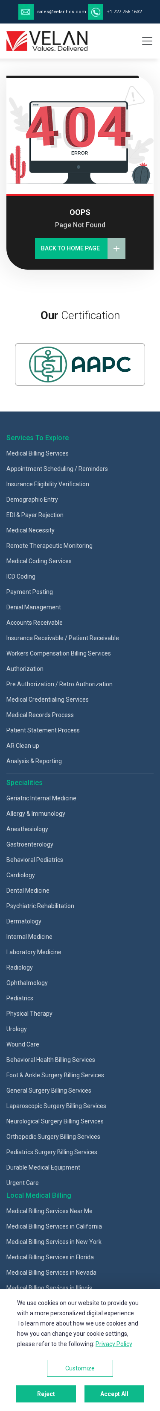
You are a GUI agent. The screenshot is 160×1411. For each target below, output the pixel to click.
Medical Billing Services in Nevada (51, 1272)
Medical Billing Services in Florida (50, 1257)
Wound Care (22, 1044)
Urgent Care (22, 1182)
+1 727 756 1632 (123, 12)
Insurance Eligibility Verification (47, 484)
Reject (46, 1393)
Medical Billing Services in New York (54, 1241)
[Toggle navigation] (147, 41)
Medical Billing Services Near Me (49, 1211)
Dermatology (23, 921)
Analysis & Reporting (34, 761)
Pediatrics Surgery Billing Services (51, 1152)
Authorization (25, 668)
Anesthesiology (27, 829)
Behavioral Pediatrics (34, 859)
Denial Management (33, 607)
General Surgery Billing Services (48, 1090)
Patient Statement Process (43, 730)
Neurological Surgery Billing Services (55, 1121)
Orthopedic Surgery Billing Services (53, 1136)
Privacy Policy (114, 1343)
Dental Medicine (27, 890)
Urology (16, 1029)
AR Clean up (22, 745)
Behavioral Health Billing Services (50, 1059)
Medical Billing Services (37, 453)
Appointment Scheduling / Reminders (57, 468)
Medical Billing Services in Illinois (49, 1288)
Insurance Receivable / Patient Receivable (62, 638)
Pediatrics (19, 998)
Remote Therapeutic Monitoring (49, 545)
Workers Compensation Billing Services (58, 653)
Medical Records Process (40, 714)
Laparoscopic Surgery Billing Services (56, 1105)
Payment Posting (29, 591)
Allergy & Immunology (35, 813)
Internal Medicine (29, 936)
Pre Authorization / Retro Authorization (59, 684)
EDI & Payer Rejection (35, 514)
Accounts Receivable (34, 622)
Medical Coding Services (39, 561)
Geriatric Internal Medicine (41, 798)
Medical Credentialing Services (47, 699)
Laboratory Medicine (33, 952)
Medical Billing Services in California (54, 1226)
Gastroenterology (29, 844)
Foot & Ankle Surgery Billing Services (55, 1075)
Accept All (114, 1393)
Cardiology (20, 875)
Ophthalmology (27, 982)
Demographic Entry (32, 499)
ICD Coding (20, 576)
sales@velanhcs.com (61, 12)
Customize (80, 1368)
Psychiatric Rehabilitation (40, 905)
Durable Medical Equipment (43, 1167)
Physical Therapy (29, 1013)
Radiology (19, 967)
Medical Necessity (30, 530)
